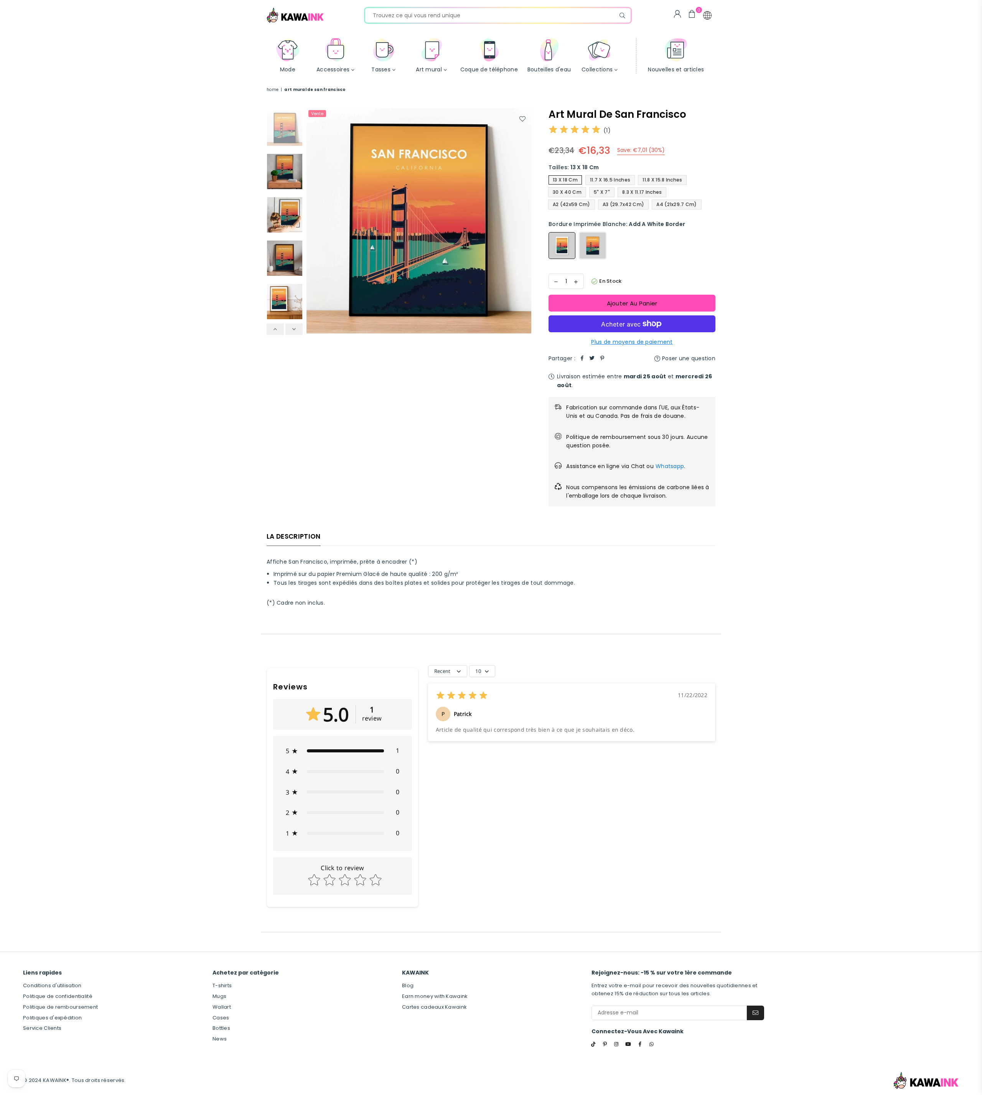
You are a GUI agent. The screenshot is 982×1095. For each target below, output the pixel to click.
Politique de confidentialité (57, 996)
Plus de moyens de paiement (631, 342)
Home (272, 89)
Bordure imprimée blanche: (617, 224)
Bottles (221, 1028)
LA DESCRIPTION (294, 536)
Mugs (219, 996)
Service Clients (42, 1028)
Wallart (222, 1007)
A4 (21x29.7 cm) (676, 204)
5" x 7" (602, 192)
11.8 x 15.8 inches (662, 179)
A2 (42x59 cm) (571, 204)
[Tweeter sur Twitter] (592, 358)
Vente (317, 113)
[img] (575, 130)
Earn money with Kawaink (435, 996)
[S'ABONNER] (755, 1013)
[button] (707, 15)
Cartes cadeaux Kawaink (434, 1007)
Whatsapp (670, 466)
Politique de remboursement (60, 1007)
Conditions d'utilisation (52, 985)
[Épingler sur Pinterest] (602, 358)
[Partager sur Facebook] (582, 358)
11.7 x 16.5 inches (610, 179)
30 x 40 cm (567, 192)
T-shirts (222, 985)
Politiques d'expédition (52, 1017)
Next (524, 221)
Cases (221, 1017)
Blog (408, 985)
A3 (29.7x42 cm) (623, 204)
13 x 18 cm (565, 179)
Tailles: (574, 167)
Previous (313, 221)
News (220, 1038)
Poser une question (688, 358)
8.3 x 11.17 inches (642, 192)
